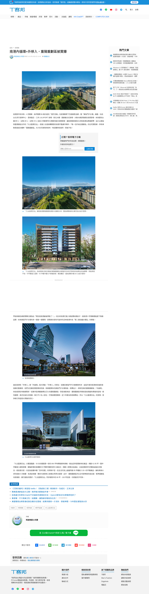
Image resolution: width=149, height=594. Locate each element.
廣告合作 (65, 578)
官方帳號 (55, 545)
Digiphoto (104, 581)
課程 (70, 17)
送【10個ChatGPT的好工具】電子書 (55, 533)
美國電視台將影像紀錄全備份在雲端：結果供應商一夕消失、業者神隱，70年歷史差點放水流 (49, 502)
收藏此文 (47, 56)
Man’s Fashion (106, 578)
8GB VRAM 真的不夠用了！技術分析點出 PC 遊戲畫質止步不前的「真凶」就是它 (125, 96)
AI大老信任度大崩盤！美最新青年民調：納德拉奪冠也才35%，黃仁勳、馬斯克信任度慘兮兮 (125, 116)
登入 (131, 10)
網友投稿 (124, 585)
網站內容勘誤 (126, 574)
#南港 (13, 508)
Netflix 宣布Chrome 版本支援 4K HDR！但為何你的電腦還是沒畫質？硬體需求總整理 (125, 109)
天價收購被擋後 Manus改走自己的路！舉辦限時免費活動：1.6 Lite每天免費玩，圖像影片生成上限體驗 (125, 83)
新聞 (12, 17)
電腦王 (103, 585)
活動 (56, 17)
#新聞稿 (20, 508)
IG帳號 (94, 545)
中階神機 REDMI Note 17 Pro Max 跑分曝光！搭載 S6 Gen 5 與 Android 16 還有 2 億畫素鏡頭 (125, 102)
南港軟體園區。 (28, 378)
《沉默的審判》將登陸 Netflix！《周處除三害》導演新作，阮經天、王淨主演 (43, 489)
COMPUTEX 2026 (102, 17)
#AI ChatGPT (78, 17)
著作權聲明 (85, 578)
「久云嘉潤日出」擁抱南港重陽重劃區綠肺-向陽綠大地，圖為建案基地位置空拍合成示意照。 (55, 211)
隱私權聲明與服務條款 (89, 574)
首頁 (11, 48)
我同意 (134, 2)
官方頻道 (68, 545)
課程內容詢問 (126, 578)
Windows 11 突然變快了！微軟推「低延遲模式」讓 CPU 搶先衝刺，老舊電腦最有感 (125, 69)
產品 (19, 17)
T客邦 (103, 574)
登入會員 (30, 558)
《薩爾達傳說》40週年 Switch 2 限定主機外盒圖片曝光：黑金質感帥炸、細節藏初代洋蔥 (125, 76)
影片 (51, 17)
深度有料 (88, 17)
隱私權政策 (100, 2)
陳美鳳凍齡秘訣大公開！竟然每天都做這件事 (30, 492)
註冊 (136, 10)
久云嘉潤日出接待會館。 (31, 457)
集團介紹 (65, 574)
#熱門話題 (38, 508)
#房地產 (29, 508)
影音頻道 (81, 545)
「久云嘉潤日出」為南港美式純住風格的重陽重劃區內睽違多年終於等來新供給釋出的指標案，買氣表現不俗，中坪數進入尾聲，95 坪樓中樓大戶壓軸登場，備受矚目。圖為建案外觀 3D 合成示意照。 (58, 272)
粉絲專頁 (42, 545)
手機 (26, 17)
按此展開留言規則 (34, 560)
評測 (40, 17)
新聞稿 (17, 48)
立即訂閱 (89, 149)
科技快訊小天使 (19, 56)
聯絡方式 (65, 581)
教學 (45, 17)
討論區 (64, 17)
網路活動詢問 (126, 581)
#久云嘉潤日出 (50, 508)
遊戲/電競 (33, 17)
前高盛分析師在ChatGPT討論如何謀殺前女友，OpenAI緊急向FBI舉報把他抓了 (44, 495)
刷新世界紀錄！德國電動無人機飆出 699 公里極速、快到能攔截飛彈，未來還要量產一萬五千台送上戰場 (125, 63)
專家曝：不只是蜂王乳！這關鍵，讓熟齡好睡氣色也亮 (34, 498)
